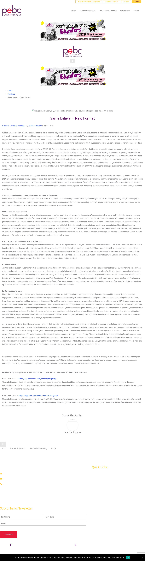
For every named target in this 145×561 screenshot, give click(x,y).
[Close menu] (3, 444)
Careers (95, 494)
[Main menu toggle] (72, 61)
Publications (97, 479)
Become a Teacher (111, 2)
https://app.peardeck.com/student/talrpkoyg (37, 379)
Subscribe (9, 534)
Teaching (20, 126)
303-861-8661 (11, 2)
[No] (142, 557)
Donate (136, 2)
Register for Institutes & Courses (89, 2)
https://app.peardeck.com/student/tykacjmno (38, 395)
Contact (3, 504)
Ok (128, 557)
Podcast (126, 2)
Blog (94, 484)
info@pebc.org (27, 2)
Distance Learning (9, 126)
